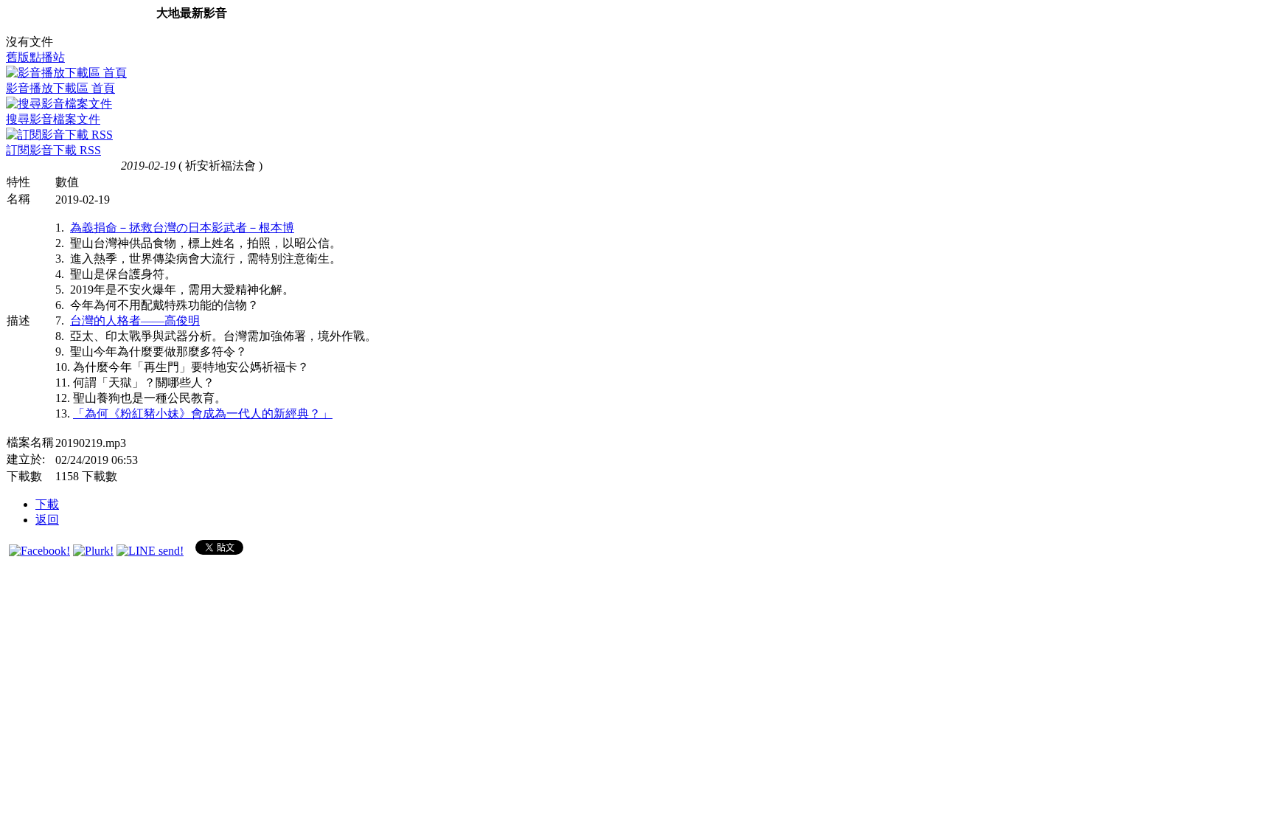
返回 (47, 519)
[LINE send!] (150, 550)
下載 (47, 504)
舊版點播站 (35, 57)
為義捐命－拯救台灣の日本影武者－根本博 (182, 227)
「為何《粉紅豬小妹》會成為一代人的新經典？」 (203, 413)
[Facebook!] (39, 550)
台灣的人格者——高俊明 (135, 320)
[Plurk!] (93, 550)
